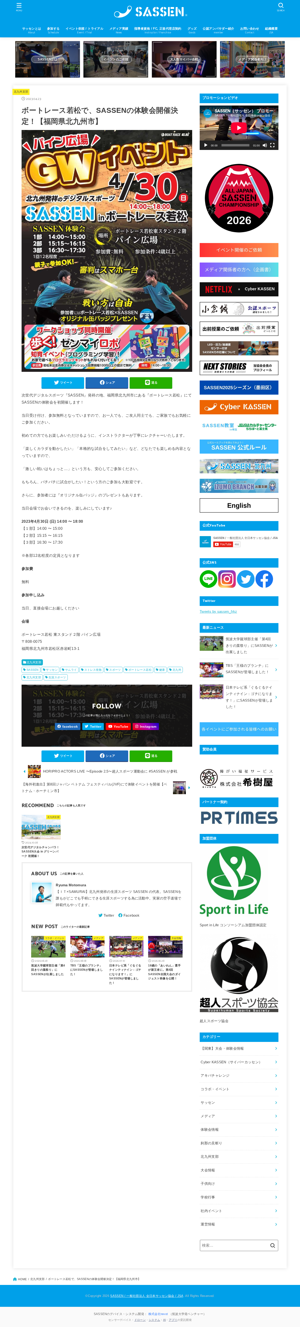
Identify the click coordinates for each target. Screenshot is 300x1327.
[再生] (205, 145)
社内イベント (211, 1211)
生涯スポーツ (57, 677)
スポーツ (115, 669)
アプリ (173, 1320)
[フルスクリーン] (272, 145)
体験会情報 (210, 1129)
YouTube (121, 726)
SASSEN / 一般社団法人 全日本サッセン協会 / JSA (146, 1296)
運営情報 (208, 1224)
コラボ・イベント (215, 1089)
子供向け (208, 1184)
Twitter (95, 726)
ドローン (140, 1320)
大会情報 (208, 1170)
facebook (70, 726)
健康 (162, 669)
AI (164, 1320)
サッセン (52, 669)
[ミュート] (264, 145)
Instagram (148, 726)
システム (154, 1320)
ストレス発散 (93, 669)
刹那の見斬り (211, 1143)
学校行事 (208, 1197)
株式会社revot (158, 1314)
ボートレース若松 (140, 669)
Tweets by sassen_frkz (218, 611)
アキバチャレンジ (215, 1075)
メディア (208, 1116)
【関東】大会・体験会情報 (222, 1048)
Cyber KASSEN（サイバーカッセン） (231, 1062)
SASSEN (32, 669)
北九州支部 (21, 91)
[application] (239, 128)
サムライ (71, 669)
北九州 (176, 669)
